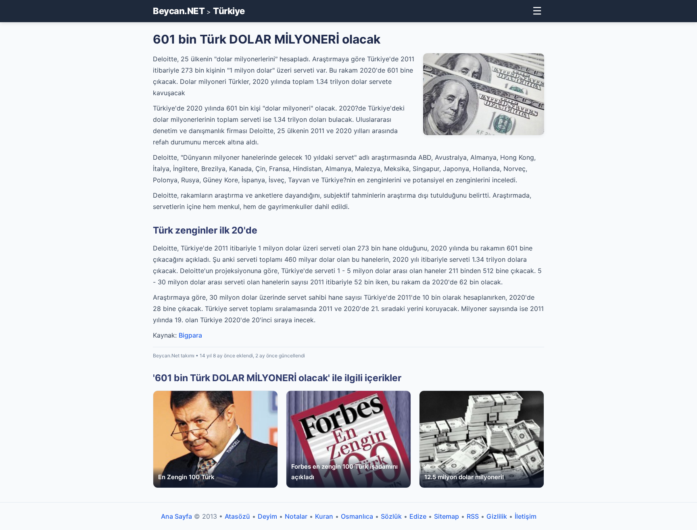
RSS (473, 516)
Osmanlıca (357, 516)
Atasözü (237, 516)
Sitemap (446, 516)
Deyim (267, 516)
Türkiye (229, 11)
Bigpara (190, 335)
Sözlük (391, 516)
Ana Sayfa (176, 516)
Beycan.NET (179, 11)
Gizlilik (496, 516)
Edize (417, 516)
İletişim (525, 516)
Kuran (324, 516)
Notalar (296, 516)
